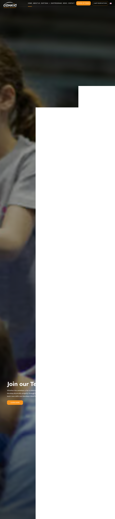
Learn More (15, 402)
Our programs (56, 3)
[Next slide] (107, 510)
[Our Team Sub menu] (49, 3)
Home (30, 3)
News (65, 3)
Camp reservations (100, 3)
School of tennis (83, 3)
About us (36, 3)
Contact (71, 3)
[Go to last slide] (100, 510)
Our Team (44, 3)
